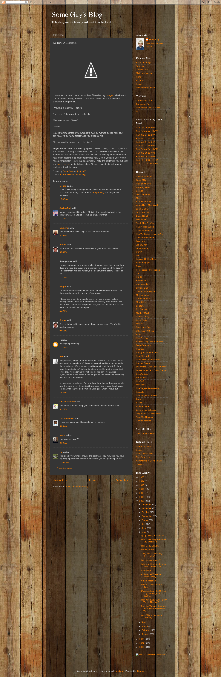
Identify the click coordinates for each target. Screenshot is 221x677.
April (144, 622)
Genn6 (139, 252)
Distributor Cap (143, 327)
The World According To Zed (149, 234)
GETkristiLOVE (67, 402)
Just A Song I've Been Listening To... (151, 616)
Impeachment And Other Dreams (151, 370)
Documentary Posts (145, 88)
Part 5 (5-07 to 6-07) (146, 142)
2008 (142, 639)
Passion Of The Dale (146, 259)
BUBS (139, 277)
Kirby (138, 334)
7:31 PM (64, 277)
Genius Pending (143, 421)
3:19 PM (64, 235)
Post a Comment (64, 468)
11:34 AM (64, 219)
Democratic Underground (148, 108)
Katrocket (140, 392)
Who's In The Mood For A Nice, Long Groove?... (153, 565)
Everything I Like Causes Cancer (151, 367)
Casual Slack (142, 216)
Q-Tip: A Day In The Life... (153, 535)
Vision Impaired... (149, 581)
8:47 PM (64, 311)
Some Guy (154, 40)
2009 (142, 501)
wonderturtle (142, 284)
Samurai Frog (142, 316)
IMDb (138, 111)
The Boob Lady (143, 446)
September (147, 516)
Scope (63, 244)
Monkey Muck (142, 313)
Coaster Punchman (145, 238)
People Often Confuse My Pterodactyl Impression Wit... (153, 608)
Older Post (122, 480)
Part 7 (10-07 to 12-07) (147, 149)
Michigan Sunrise (144, 73)
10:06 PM (64, 462)
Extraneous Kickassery (147, 410)
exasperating (98, 192)
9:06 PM (64, 331)
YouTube (140, 66)
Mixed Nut (141, 302)
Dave (138, 266)
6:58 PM (64, 252)
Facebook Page (143, 62)
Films (138, 77)
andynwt (120, 671)
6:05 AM (63, 426)
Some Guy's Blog (77, 14)
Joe (138, 273)
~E (61, 452)
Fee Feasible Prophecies (148, 270)
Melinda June (142, 295)
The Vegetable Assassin (147, 388)
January (146, 634)
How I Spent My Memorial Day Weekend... (153, 540)
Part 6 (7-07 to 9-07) (146, 146)
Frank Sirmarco (143, 184)
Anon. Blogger (143, 263)
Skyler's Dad (142, 288)
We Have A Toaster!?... (152, 560)
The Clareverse (143, 457)
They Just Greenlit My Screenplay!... (151, 555)
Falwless (140, 349)
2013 (142, 485)
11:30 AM (64, 347)
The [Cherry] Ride (144, 453)
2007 (142, 643)
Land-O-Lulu (142, 209)
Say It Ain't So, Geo (145, 223)
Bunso (139, 450)
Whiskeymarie (142, 406)
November (147, 508)
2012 (142, 489)
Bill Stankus (141, 377)
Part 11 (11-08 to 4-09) (147, 164)
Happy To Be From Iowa (147, 352)
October (146, 512)
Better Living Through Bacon (149, 342)
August (145, 520)
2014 (142, 481)
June (144, 528)
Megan (110, 95)
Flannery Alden (143, 187)
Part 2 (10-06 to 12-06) (147, 131)
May (144, 532)
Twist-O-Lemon (143, 345)
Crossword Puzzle (144, 104)
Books (139, 84)
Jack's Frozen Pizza (145, 433)
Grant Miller (141, 180)
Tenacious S (142, 248)
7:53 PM (64, 393)
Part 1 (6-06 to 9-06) (146, 128)
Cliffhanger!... (147, 570)
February (146, 630)
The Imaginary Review (146, 395)
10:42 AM (64, 199)
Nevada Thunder (144, 176)
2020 (142, 477)
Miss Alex (140, 385)
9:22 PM (64, 409)
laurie (62, 435)
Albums (139, 80)
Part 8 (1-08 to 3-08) (146, 153)
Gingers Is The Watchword (148, 413)
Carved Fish (142, 70)
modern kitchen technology (73, 174)
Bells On (140, 191)
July (144, 524)
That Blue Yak (142, 356)
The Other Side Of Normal (148, 360)
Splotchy (140, 306)
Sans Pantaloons (144, 230)
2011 (141, 493)
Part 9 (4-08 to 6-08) (146, 156)
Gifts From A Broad (145, 331)
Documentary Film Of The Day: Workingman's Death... (153, 593)
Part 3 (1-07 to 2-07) (146, 135)
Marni (138, 198)
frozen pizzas (63, 164)
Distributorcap (67, 418)
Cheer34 (140, 464)
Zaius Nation (142, 320)
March (145, 626)
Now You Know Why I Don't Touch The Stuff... (154, 601)
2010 (142, 497)
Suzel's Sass (142, 374)
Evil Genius (141, 309)
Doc (138, 255)
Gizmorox (140, 241)
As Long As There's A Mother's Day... (151, 575)
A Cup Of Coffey (143, 202)
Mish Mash (141, 220)
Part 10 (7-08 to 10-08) (147, 160)
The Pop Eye (142, 338)
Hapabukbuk (142, 281)
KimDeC (140, 381)
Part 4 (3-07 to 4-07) (146, 138)
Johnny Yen (141, 245)
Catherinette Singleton (146, 291)
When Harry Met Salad (147, 205)
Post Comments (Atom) (77, 486)
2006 (142, 647)
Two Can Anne (143, 194)
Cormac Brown (143, 299)
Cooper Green (143, 363)
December (147, 504)
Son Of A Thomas (144, 417)
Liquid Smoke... (148, 550)
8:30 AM (63, 443)
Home (92, 480)
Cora (138, 399)
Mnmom (64, 228)
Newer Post (60, 480)
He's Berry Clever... (150, 546)
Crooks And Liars (144, 100)
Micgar (139, 324)
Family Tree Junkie (145, 227)
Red (62, 356)
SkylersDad (65, 208)
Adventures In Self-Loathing (149, 461)
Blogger (140, 671)
